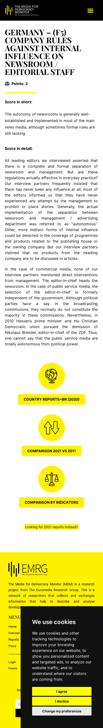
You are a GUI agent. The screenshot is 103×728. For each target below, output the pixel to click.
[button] (90, 10)
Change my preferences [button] (61, 711)
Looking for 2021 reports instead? (51, 527)
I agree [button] (61, 691)
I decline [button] (62, 701)
